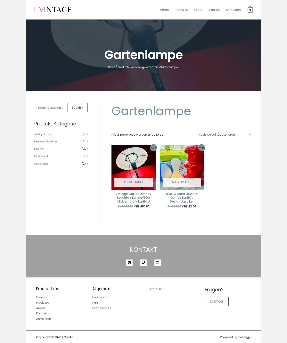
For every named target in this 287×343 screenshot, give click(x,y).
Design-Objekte (45, 141)
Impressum (100, 297)
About (198, 10)
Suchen (78, 108)
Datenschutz (101, 308)
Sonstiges (41, 164)
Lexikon (155, 288)
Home (164, 10)
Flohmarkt (41, 156)
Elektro (39, 149)
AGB (95, 302)
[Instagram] (129, 262)
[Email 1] (157, 262)
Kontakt (214, 10)
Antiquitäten (43, 134)
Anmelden (233, 10)
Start (111, 67)
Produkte (181, 10)
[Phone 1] (143, 262)
